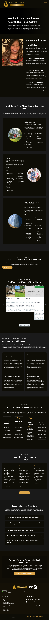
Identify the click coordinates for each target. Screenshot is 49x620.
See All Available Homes (24, 325)
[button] (24, 493)
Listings (4, 606)
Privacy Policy (5, 610)
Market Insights (5, 602)
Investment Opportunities (8, 603)
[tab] (24, 517)
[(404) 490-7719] (30, 603)
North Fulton (29, 426)
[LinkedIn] (39, 605)
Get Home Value (7, 267)
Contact (4, 607)
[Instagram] (37, 605)
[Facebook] (34, 605)
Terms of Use (5, 609)
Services (4, 600)
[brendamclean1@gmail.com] (32, 601)
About (3, 599)
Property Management (7, 605)
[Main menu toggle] (45, 4)
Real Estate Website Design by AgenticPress (35, 616)
